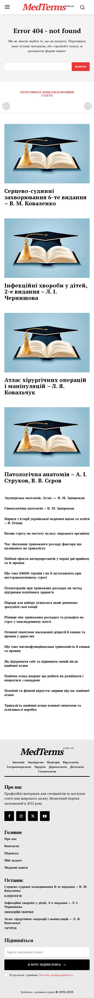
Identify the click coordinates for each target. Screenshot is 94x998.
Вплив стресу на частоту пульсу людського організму (47, 533)
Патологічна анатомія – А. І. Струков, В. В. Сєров (45, 477)
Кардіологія (13, 896)
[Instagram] (21, 816)
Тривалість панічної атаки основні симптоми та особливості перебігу (42, 707)
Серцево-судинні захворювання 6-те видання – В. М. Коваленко (45, 197)
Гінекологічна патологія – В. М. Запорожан (39, 508)
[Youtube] (45, 816)
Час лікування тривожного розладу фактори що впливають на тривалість (43, 546)
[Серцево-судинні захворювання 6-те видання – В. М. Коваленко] (47, 153)
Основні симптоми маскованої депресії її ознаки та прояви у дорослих (44, 634)
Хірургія (10, 928)
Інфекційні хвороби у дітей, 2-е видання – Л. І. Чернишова (45, 291)
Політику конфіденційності (56, 975)
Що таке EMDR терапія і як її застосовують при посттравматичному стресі (42, 575)
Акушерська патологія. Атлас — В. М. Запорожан (44, 498)
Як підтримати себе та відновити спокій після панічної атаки (41, 663)
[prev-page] (6, 106)
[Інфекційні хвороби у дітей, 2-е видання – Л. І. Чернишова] (47, 248)
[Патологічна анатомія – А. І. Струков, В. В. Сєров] (47, 437)
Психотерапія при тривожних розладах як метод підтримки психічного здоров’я (43, 590)
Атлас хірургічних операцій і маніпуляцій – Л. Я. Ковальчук (45, 386)
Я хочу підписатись (44, 964)
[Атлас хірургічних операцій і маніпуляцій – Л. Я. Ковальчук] (47, 342)
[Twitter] (33, 816)
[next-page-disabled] (88, 106)
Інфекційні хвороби (18, 912)
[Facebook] (9, 816)
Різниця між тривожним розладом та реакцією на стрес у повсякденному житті (44, 619)
